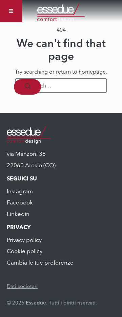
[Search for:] (61, 85)
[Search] (27, 87)
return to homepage (81, 71)
